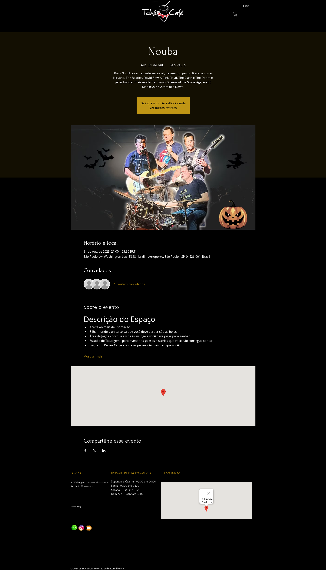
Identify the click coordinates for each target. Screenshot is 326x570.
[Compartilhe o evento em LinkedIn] (104, 450)
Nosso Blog (76, 506)
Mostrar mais (93, 356)
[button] (235, 14)
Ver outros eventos (163, 108)
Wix (122, 568)
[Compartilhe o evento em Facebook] (85, 450)
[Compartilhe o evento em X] (94, 450)
